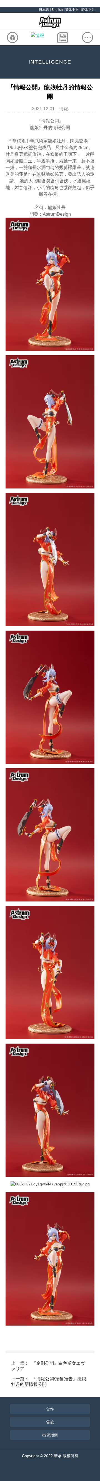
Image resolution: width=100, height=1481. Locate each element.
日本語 (44, 10)
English (57, 10)
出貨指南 (50, 1435)
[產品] (12, 37)
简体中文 (87, 10)
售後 (50, 1422)
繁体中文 (72, 10)
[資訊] (62, 37)
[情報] (37, 37)
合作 (50, 1409)
